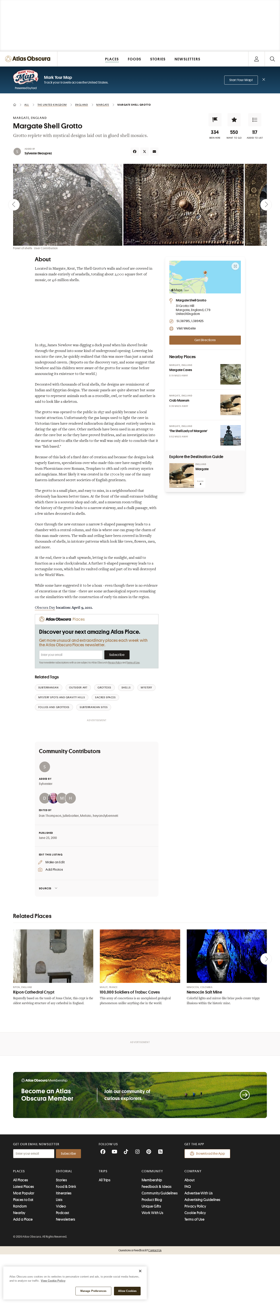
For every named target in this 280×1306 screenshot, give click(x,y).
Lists (59, 1199)
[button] (215, 119)
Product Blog (152, 1199)
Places (19, 1171)
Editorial (64, 1171)
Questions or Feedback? (140, 1250)
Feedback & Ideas (156, 1186)
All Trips (104, 1180)
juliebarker (71, 815)
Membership (152, 1180)
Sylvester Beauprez (38, 153)
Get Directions (205, 340)
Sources (45, 888)
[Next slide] (266, 204)
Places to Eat (23, 1199)
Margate (202, 469)
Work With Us (152, 1212)
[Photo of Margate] (181, 475)
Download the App (210, 1153)
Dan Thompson (50, 815)
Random (20, 1206)
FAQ (187, 1186)
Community (152, 1171)
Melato (85, 815)
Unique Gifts (151, 1206)
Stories (61, 1180)
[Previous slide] (14, 204)
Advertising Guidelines (202, 1199)
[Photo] (230, 374)
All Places (20, 1180)
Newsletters (65, 1219)
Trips (103, 1171)
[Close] (140, 1270)
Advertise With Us (198, 1193)
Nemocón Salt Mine (204, 992)
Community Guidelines (160, 1193)
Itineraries (64, 1193)
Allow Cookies (127, 1290)
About (189, 1180)
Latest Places (23, 1186)
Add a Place (23, 1219)
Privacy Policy (115, 662)
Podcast (62, 1212)
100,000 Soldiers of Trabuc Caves (130, 992)
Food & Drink (66, 1186)
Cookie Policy (195, 1212)
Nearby (19, 1212)
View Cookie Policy (53, 1280)
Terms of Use (133, 662)
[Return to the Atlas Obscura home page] (28, 59)
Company (192, 1171)
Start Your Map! (241, 80)
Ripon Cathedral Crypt (33, 992)
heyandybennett (105, 815)
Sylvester (46, 783)
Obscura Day (45, 608)
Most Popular (23, 1193)
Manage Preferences (93, 1290)
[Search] (272, 59)
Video (61, 1206)
